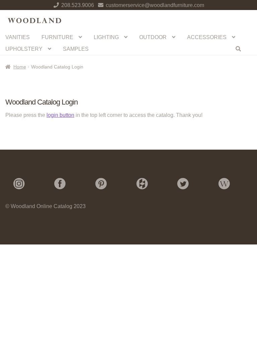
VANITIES (17, 37)
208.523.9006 (77, 5)
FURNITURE (57, 37)
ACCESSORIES (207, 37)
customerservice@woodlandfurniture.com (155, 5)
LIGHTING (106, 37)
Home (19, 66)
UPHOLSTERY (23, 49)
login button (60, 115)
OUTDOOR (153, 37)
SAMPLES (76, 49)
